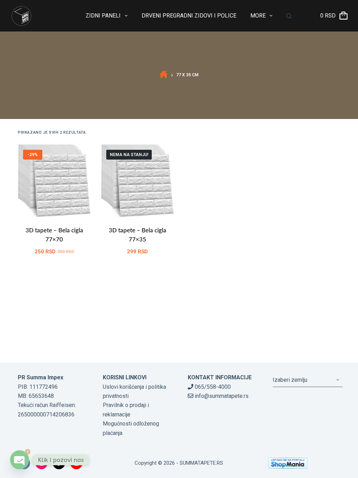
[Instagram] (41, 463)
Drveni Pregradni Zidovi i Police (189, 15)
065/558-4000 (212, 387)
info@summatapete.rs (221, 396)
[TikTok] (59, 463)
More (258, 15)
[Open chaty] (19, 459)
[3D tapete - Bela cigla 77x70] (54, 181)
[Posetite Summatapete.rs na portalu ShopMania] (304, 463)
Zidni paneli (103, 15)
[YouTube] (76, 463)
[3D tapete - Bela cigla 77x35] (137, 181)
